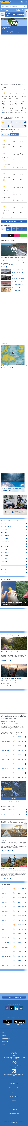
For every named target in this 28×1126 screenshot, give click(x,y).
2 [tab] (9, 801)
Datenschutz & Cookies (14, 1087)
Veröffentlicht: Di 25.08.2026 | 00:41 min (10, 264)
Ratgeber (4, 1044)
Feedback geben (13, 32)
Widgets (4, 1035)
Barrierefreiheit (14, 1109)
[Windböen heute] (14, 355)
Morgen (8, 14)
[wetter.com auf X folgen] (12, 1008)
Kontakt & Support (14, 1096)
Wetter (3, 1032)
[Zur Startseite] (6, 1)
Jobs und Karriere (14, 1083)
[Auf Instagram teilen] (17, 235)
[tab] (5, 134)
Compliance (14, 1105)
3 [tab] (11, 801)
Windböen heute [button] (4, 365)
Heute (2, 14)
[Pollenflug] (22, 2)
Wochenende (20, 14)
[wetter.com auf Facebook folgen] (7, 1008)
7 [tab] (21, 801)
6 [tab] (18, 801)
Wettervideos (5, 1041)
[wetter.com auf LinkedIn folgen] (16, 1008)
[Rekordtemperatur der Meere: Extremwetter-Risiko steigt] (14, 249)
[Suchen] (25, 6)
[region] (14, 217)
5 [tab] (16, 801)
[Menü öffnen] (25, 1)
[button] (14, 220)
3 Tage (13, 14)
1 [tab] (7, 801)
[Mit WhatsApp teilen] (23, 235)
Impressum (14, 1100)
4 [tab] (14, 801)
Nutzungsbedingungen (14, 1113)
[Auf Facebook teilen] (4, 235)
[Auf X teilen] (11, 235)
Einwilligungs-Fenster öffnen (14, 1092)
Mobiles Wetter (6, 1038)
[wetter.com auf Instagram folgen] (21, 1008)
